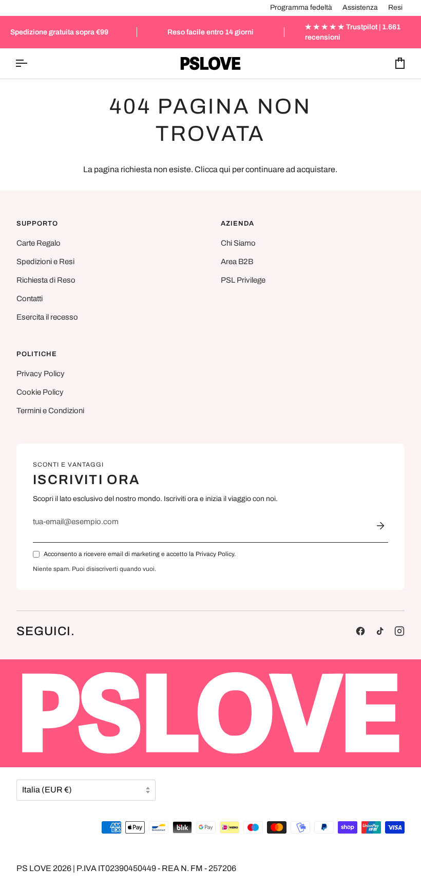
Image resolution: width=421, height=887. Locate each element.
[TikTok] (380, 631)
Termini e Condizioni (50, 410)
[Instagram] (399, 631)
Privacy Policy (40, 373)
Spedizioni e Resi (45, 261)
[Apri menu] (30, 63)
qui (225, 169)
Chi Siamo (238, 243)
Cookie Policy (40, 392)
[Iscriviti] (380, 525)
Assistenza (360, 7)
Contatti (29, 298)
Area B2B (237, 261)
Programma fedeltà (301, 7)
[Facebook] (360, 631)
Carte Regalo (38, 243)
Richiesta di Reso (45, 280)
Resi (395, 7)
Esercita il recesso (47, 317)
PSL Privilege (243, 280)
